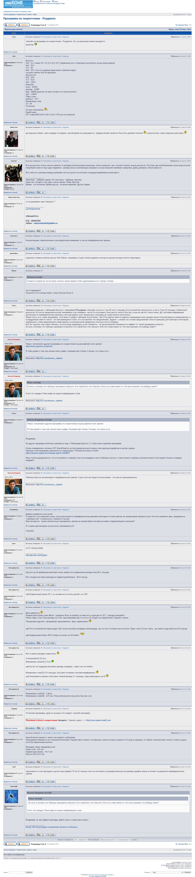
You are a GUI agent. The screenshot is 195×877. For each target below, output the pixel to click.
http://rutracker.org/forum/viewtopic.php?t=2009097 (48, 453)
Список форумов (9, 14)
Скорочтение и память (24, 14)
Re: (42, 270)
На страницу (180, 25)
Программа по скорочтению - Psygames (29, 18)
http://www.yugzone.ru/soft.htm (39, 346)
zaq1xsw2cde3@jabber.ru (46, 223)
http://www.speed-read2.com (98, 720)
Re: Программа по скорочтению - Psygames (55, 37)
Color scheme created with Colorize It (102, 875)
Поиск (56, 1)
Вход (37, 1)
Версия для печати (14, 29)
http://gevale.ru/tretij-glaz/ (36, 555)
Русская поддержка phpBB (97, 876)
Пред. (186, 25)
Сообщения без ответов (42, 3)
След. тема (186, 29)
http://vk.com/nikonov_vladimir (49, 358)
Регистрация (46, 1)
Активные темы (59, 3)
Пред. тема (174, 29)
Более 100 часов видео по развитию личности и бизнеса (51, 827)
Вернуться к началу (10, 52)
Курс (35, 14)
